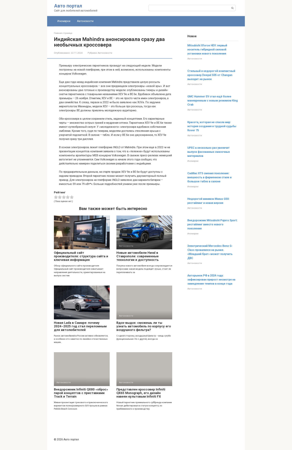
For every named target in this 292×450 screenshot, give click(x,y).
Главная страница (63, 33)
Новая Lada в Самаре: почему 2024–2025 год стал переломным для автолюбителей (80, 326)
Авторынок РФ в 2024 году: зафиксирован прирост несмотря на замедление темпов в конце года (211, 279)
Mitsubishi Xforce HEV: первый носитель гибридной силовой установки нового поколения (207, 49)
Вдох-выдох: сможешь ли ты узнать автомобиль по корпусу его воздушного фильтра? (143, 326)
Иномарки (63, 21)
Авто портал (68, 6)
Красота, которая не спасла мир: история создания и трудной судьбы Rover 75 (211, 126)
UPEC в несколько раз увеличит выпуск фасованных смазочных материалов (208, 152)
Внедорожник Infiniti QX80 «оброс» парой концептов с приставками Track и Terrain (81, 392)
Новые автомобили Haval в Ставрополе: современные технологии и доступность (137, 256)
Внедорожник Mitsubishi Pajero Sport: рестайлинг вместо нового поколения (212, 224)
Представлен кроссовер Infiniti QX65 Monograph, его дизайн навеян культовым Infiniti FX (140, 392)
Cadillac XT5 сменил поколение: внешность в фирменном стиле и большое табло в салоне (209, 177)
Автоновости (85, 21)
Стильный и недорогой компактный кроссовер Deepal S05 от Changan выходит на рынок (211, 75)
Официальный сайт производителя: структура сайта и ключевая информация (81, 256)
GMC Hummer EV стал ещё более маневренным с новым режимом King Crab (212, 100)
